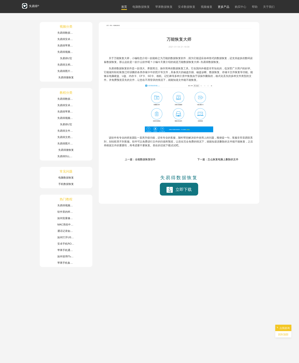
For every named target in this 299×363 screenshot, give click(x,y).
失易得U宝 (66, 58)
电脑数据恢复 (141, 7)
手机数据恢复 (66, 184)
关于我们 (269, 7)
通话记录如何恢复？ (66, 231)
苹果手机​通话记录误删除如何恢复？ (66, 250)
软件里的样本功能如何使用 (66, 211)
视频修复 (206, 7)
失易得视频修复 (66, 51)
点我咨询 (284, 328)
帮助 (255, 7)
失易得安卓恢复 (66, 39)
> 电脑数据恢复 (116, 25)
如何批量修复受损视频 (66, 218)
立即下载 (184, 189)
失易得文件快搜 (66, 130)
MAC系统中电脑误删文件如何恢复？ (66, 224)
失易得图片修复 (66, 71)
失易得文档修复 (66, 64)
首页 (124, 7)
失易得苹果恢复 (66, 45)
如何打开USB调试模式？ (66, 237)
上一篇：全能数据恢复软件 (140, 159)
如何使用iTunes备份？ (66, 256)
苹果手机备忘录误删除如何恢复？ (66, 262)
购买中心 (240, 7)
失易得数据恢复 (66, 32)
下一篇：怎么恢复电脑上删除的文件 (217, 159)
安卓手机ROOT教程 (66, 243)
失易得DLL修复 (66, 156)
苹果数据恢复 (164, 7)
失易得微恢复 (66, 77)
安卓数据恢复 (186, 7)
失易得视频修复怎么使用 (66, 205)
